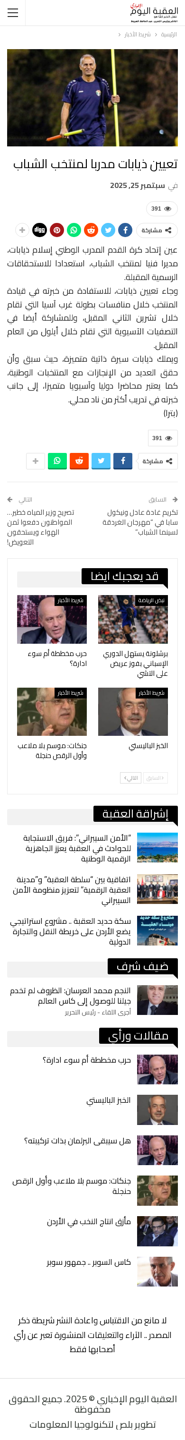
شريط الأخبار (70, 600)
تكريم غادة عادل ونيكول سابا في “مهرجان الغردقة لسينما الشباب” (140, 522)
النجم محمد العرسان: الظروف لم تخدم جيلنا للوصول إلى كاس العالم (70, 995)
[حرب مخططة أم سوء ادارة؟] (52, 619)
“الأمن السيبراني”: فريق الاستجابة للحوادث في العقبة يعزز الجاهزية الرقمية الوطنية (77, 848)
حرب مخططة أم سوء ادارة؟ (87, 1059)
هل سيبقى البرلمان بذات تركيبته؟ (77, 1140)
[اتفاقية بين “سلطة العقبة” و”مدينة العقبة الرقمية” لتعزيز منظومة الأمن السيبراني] (157, 889)
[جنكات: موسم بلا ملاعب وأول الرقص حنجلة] (52, 712)
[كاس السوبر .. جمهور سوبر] (157, 1272)
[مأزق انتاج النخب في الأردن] (157, 1231)
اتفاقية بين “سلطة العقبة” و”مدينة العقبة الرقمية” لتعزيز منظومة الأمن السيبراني (72, 890)
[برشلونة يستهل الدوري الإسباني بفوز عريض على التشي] (133, 619)
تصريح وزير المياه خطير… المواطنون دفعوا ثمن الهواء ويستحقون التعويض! (40, 527)
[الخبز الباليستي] (133, 712)
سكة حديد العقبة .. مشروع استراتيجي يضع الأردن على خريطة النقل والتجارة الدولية (70, 931)
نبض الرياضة (152, 600)
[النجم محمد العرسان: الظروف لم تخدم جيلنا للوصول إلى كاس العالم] (157, 1000)
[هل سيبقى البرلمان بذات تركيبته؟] (157, 1150)
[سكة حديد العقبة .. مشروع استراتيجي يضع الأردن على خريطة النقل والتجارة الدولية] (157, 931)
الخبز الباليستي (108, 1100)
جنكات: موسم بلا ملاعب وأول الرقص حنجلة (71, 1186)
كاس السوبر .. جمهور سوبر (89, 1262)
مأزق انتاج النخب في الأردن (89, 1221)
